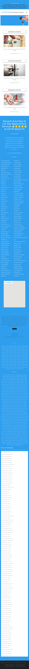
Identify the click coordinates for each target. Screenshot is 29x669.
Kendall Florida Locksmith (6, 491)
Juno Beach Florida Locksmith (6, 618)
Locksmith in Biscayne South (22, 432)
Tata (20, 321)
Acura (22, 321)
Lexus (20, 324)
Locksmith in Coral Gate (17, 390)
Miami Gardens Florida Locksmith (7, 456)
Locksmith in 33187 (16, 347)
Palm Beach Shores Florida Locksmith (7, 587)
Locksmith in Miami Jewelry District (10, 432)
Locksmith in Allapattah (6, 414)
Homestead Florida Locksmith (6, 489)
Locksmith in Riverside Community (21, 399)
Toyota (7, 319)
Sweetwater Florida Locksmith (6, 635)
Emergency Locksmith (20, 666)
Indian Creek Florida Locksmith (6, 511)
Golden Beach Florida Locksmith (7, 507)
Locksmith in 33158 (16, 356)
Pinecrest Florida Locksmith (6, 503)
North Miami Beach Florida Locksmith (7, 563)
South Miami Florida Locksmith (6, 606)
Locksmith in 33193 (23, 353)
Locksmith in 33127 (8, 350)
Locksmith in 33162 (4, 367)
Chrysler (13, 316)
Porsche (9, 321)
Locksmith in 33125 (8, 362)
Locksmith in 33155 (12, 368)
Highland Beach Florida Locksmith (7, 478)
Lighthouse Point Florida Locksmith (7, 649)
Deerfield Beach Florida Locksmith (7, 583)
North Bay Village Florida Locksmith (7, 538)
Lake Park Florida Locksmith (6, 536)
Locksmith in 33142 (20, 346)
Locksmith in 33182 (12, 346)
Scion (7, 322)
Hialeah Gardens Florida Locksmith (7, 472)
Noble (5, 316)
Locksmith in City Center (14, 423)
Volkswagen (4, 319)
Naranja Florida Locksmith (6, 509)
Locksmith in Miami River (22, 428)
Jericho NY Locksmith (19, 336)
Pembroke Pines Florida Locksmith (7, 454)
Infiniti (5, 318)
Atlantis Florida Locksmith (6, 534)
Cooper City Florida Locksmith (6, 598)
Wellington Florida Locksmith (6, 552)
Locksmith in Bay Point (23, 423)
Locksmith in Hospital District (7, 425)
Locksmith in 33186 (4, 361)
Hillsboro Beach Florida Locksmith (7, 567)
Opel (2, 318)
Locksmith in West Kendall (6, 379)
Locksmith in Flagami (18, 405)
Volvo (16, 319)
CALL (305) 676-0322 (14, 53)
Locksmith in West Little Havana (7, 439)
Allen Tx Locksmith (14, 335)
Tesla (26, 324)
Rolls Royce (19, 319)
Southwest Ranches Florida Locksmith (7, 530)
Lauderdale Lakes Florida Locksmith (7, 474)
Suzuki (23, 319)
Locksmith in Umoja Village (6, 431)
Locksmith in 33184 (23, 356)
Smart (10, 316)
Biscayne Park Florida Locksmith (7, 554)
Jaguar (9, 322)
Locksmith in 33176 (20, 361)
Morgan (15, 321)
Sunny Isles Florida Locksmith (6, 546)
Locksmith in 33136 (16, 350)
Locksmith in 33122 (4, 349)
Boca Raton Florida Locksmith (6, 639)
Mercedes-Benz (9, 318)
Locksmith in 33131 (12, 355)
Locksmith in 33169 (8, 365)
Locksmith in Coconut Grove (15, 419)
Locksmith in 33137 (20, 368)
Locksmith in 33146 (16, 365)
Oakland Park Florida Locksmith (7, 462)
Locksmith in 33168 (4, 346)
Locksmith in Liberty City (12, 428)
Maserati (3, 324)
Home (25, 662)
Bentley (20, 318)
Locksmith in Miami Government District (12, 440)
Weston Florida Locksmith (6, 624)
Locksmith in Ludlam (20, 393)
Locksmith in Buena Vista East (13, 402)
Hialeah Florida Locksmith (6, 526)
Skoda (23, 322)
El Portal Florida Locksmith (6, 614)
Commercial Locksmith (20, 664)
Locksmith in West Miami (15, 414)
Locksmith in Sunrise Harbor (8, 429)
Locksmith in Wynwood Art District (8, 405)
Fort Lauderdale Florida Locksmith (7, 522)
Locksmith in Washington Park (8, 442)
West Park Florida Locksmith (6, 542)
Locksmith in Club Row (14, 437)
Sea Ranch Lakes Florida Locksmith (7, 468)
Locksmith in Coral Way (5, 388)
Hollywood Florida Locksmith (6, 579)
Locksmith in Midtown (8, 381)
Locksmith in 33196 (20, 355)
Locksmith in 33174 (8, 353)
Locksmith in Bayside (18, 422)
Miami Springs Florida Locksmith (7, 641)
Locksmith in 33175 (20, 367)
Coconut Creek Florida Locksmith (7, 569)
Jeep (18, 321)
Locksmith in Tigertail (15, 374)
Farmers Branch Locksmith (11, 336)
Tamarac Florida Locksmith (6, 645)
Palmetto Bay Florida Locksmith (7, 476)
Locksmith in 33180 (8, 359)
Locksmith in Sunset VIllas (21, 406)
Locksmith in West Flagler (17, 411)
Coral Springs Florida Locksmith (7, 544)
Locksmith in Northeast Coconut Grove (13, 385)
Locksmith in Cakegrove (22, 413)
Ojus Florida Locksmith (5, 622)
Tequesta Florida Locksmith (6, 499)
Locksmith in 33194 (23, 350)
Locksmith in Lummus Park (15, 388)
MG (13, 319)
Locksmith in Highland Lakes (17, 435)
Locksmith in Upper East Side (21, 376)
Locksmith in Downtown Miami (14, 397)
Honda (21, 316)
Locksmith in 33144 (23, 362)
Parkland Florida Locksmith (6, 452)
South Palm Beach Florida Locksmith (7, 628)
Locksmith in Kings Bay (12, 406)
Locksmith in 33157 (12, 361)
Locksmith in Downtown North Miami (21, 442)
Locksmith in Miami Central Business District (15, 396)
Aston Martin (11, 324)
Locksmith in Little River (15, 416)
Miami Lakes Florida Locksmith (6, 602)
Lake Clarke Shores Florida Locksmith (7, 487)
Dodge (12, 325)
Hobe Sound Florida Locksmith (6, 466)
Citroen (20, 322)
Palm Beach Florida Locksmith (6, 591)
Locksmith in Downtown (6, 374)
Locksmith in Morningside (17, 425)
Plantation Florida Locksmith (6, 548)
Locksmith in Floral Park (15, 443)
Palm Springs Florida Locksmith (7, 458)
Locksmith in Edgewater (6, 443)
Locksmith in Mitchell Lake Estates (9, 378)
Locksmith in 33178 (23, 365)
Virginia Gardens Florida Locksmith (7, 571)
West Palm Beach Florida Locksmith (7, 604)
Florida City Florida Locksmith (6, 637)
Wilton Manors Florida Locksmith (7, 460)
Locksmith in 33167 (4, 358)
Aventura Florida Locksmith (6, 505)
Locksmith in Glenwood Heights (14, 382)
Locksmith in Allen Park (16, 431)
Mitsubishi (4, 322)
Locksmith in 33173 (23, 359)
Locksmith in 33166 (12, 358)
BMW (3, 316)
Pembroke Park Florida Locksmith (7, 575)
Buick (14, 322)
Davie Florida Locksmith (5, 493)
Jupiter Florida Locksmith (6, 501)
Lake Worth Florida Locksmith (6, 585)
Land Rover (16, 325)
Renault (18, 316)
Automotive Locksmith (9, 664)
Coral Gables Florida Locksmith (6, 589)
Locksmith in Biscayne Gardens (21, 403)
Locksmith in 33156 (4, 355)
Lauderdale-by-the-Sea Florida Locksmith (8, 464)
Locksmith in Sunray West (10, 420)
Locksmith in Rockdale (19, 417)
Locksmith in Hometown (21, 387)
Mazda (9, 325)
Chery (25, 321)
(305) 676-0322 (15, 3)
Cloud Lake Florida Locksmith (6, 561)
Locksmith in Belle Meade (9, 384)
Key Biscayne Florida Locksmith (7, 470)
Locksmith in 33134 (8, 347)
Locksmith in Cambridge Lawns (16, 400)
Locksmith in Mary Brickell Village (11, 387)
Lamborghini (16, 324)
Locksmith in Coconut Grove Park (12, 413)
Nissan (12, 321)
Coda (26, 316)
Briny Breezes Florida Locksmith (7, 528)
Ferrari (26, 322)
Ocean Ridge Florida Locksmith (6, 596)
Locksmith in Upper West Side (18, 381)
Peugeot (7, 324)
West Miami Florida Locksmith (6, 653)
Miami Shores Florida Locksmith (7, 565)
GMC (7, 316)
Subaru (19, 325)
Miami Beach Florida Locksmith (6, 612)
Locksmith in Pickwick (9, 391)
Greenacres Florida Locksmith (6, 610)
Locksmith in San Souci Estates (8, 417)
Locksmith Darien (14, 333)
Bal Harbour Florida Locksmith (6, 524)
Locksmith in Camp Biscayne (16, 445)
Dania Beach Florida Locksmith (6, 573)
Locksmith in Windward (23, 437)
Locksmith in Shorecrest (6, 400)
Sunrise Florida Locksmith (6, 513)
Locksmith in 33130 (12, 349)
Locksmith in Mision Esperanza (6, 408)
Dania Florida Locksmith (5, 647)
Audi (12, 322)
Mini (16, 316)
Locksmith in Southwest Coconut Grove (9, 434)
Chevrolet (11, 319)
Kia (22, 318)
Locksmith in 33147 (16, 353)
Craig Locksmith (11, 662)
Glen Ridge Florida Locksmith (6, 550)
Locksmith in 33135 (4, 352)
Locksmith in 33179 (20, 364)
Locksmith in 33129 (20, 358)
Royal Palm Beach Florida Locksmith (7, 483)
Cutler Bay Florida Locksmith (6, 616)
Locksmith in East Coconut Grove (20, 429)
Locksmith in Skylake (15, 379)
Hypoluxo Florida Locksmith (6, 651)
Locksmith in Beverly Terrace (21, 378)
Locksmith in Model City (18, 384)
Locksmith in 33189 (16, 362)
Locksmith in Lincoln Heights (17, 394)
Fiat (26, 318)
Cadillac (26, 319)
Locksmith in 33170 (8, 356)
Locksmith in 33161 (23, 347)
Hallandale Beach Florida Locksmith (7, 540)
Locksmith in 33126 (20, 352)
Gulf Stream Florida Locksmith (6, 620)
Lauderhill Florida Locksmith (6, 655)
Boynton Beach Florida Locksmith (7, 497)
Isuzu (24, 316)
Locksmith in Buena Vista (15, 410)
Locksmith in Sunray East (8, 390)
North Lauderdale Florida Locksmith (7, 532)
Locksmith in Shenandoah (17, 391)
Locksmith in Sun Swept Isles (10, 376)
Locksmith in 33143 (16, 359)
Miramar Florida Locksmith (6, 577)
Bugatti (17, 318)
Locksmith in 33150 (20, 349)
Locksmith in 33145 (12, 352)
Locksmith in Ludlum (8, 394)
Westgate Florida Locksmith (6, 485)
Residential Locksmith (10, 666)
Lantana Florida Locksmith (6, 600)
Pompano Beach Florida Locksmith (7, 626)
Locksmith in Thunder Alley (10, 403)
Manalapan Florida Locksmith (6, 495)
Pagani (23, 324)
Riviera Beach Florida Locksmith (7, 643)
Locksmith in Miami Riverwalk (18, 408)
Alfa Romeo (5, 321)
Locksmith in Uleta (8, 411)
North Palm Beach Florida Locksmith (7, 515)
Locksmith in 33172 (4, 364)
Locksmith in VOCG (8, 435)
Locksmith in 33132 (12, 367)
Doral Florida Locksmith (5, 581)
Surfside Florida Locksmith (6, 630)
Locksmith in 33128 (12, 364)
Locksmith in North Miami (11, 393)
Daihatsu (14, 318)
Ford (25, 318)
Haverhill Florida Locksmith (6, 559)
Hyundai (16, 322)
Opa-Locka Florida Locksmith (6, 608)
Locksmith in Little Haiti (19, 420)
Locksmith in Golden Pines (9, 399)
